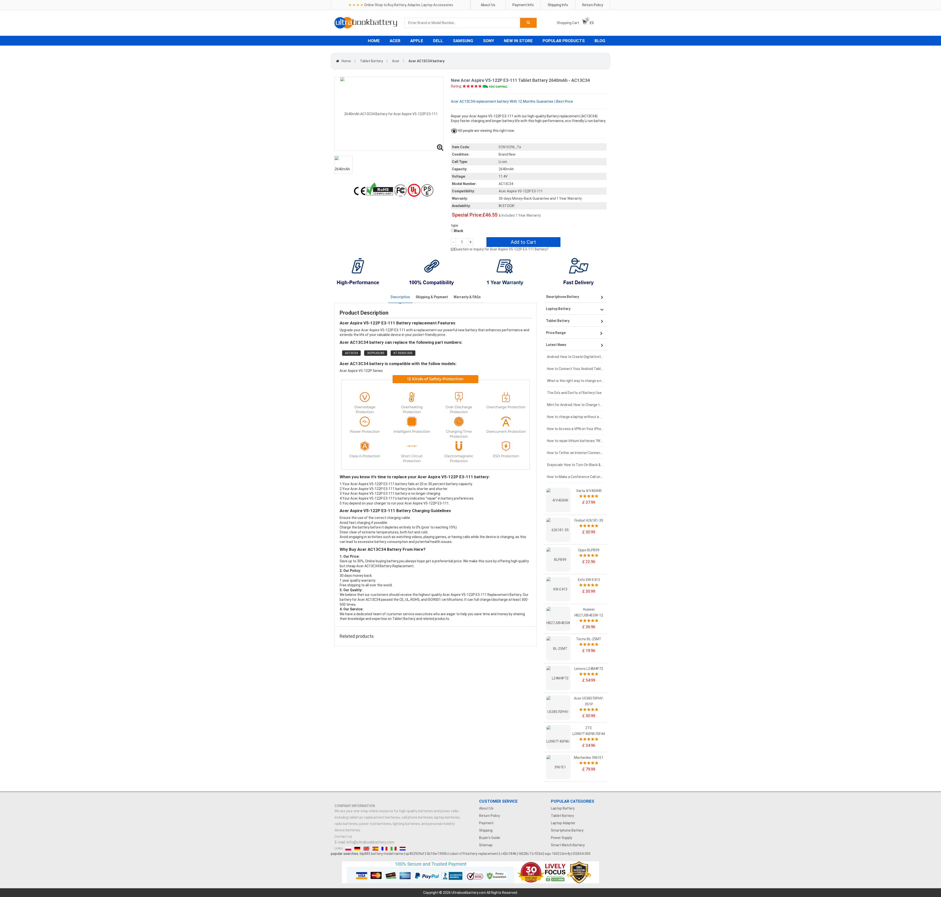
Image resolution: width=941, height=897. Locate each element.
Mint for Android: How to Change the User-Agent (575, 405)
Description (400, 297)
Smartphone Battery (567, 830)
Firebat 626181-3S (588, 520)
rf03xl (538, 854)
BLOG (599, 40)
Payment (486, 823)
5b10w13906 (437, 854)
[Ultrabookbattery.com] (365, 23)
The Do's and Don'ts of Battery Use (574, 393)
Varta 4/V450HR (589, 491)
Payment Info (523, 5)
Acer (395, 61)
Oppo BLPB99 (588, 550)
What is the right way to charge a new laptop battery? (575, 381)
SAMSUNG (463, 40)
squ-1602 (552, 854)
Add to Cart (523, 242)
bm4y (566, 854)
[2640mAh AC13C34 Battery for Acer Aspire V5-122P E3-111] (389, 114)
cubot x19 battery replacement (473, 854)
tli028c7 (525, 854)
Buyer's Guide (489, 838)
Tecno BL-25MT (588, 639)
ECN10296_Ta (510, 147)
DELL (438, 40)
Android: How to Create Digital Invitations (575, 357)
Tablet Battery (371, 61)
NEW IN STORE (518, 40)
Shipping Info (558, 5)
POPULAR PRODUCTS (564, 40)
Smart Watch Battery (568, 845)
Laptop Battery (563, 808)
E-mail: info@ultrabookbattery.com (364, 842)
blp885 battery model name (381, 854)
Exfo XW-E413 (589, 580)
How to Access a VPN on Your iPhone (575, 429)
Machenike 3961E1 (589, 758)
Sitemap (486, 845)
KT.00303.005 (403, 353)
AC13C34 (351, 353)
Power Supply (561, 838)
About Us (488, 5)
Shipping (486, 830)
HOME (374, 40)
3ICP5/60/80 (375, 353)
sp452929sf (414, 854)
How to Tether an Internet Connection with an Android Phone (575, 453)
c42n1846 (508, 854)
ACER (395, 40)
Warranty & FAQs (467, 297)
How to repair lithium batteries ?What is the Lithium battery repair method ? (575, 441)
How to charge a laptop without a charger (575, 417)
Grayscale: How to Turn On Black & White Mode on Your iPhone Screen (575, 465)
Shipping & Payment (432, 297)
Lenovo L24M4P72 (588, 669)
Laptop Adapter (563, 823)
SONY (488, 40)
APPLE (416, 40)
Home (346, 61)
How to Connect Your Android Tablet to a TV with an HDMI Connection (575, 369)
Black (458, 231)
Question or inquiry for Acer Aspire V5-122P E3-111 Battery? (501, 249)
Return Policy (592, 5)
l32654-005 (582, 854)
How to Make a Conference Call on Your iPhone (575, 477)
